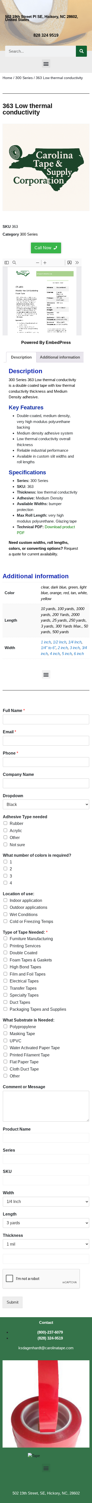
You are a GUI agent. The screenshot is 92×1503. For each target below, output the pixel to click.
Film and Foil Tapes (27, 974)
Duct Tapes (20, 1002)
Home (7, 78)
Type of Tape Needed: (25, 932)
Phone (10, 753)
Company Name (18, 774)
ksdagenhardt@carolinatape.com (46, 1348)
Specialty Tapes (24, 995)
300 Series (24, 78)
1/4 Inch (75, 642)
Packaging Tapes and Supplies (38, 1009)
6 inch (79, 653)
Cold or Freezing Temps (31, 921)
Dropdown (13, 796)
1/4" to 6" (48, 647)
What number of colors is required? (37, 855)
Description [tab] (21, 357)
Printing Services (25, 946)
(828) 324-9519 (50, 1338)
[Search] (81, 51)
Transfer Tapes (23, 988)
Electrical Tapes (24, 981)
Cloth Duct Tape (24, 1069)
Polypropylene (23, 1027)
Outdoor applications (28, 907)
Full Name (14, 710)
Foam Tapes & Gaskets (31, 960)
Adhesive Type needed (25, 817)
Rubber (16, 823)
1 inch (46, 642)
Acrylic (16, 830)
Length (10, 1214)
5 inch (67, 653)
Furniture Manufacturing (31, 939)
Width (8, 1193)
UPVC (15, 1041)
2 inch (63, 647)
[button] (46, 63)
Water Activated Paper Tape (35, 1048)
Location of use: (18, 894)
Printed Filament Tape (30, 1055)
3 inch (75, 647)
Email (9, 732)
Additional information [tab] (60, 357)
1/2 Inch (59, 642)
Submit (12, 1302)
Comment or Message (24, 1087)
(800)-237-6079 (50, 1332)
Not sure (17, 845)
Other (15, 837)
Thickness (13, 1235)
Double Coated (23, 953)
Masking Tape (22, 1034)
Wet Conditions (24, 914)
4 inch (55, 653)
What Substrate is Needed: (28, 1020)
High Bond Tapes (25, 967)
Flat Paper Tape (24, 1062)
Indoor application (26, 900)
